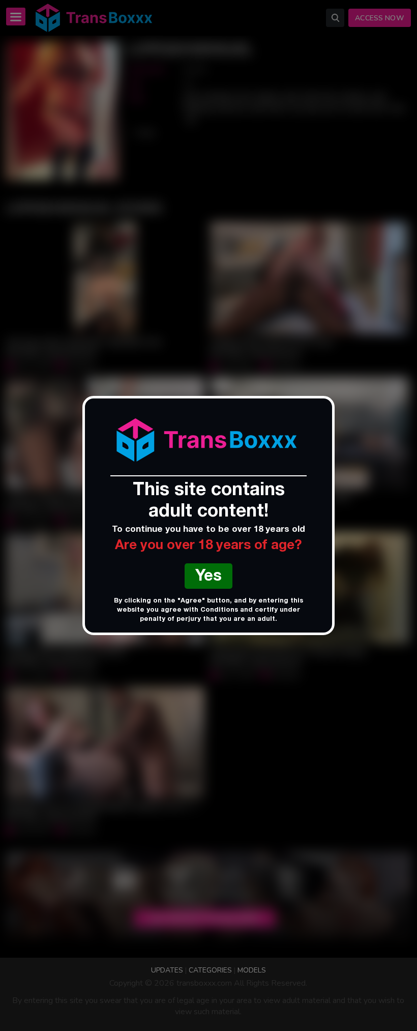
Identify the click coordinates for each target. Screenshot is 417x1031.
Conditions (219, 610)
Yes (208, 577)
